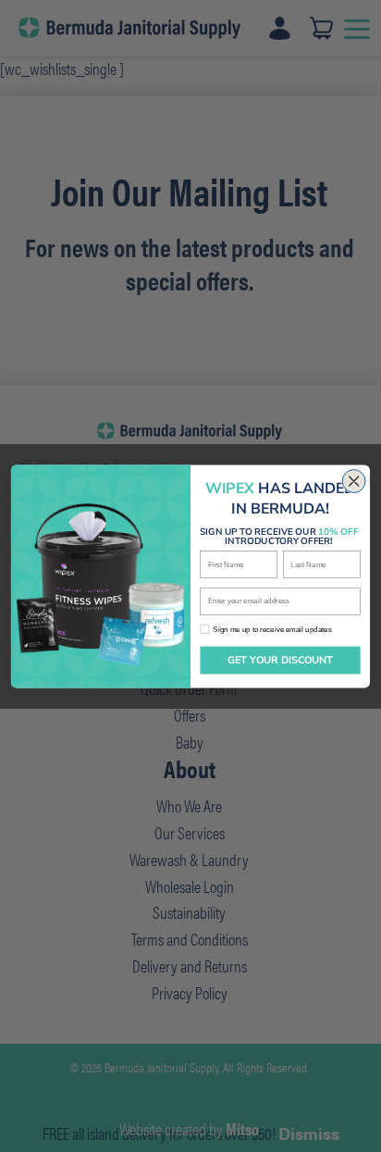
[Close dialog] (353, 480)
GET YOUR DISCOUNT (280, 660)
